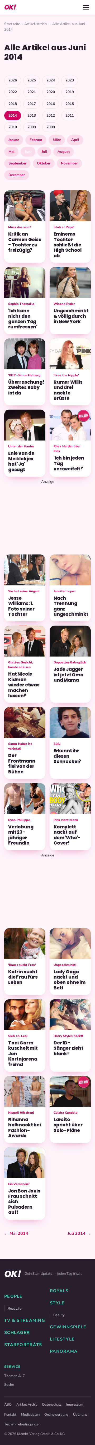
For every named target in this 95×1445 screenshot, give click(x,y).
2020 (50, 91)
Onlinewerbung (56, 1414)
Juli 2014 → (79, 1233)
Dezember (16, 174)
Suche (9, 1384)
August (64, 151)
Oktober (43, 163)
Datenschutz (51, 1404)
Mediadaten (30, 1414)
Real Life (14, 1308)
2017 (31, 103)
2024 (50, 80)
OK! (10, 7)
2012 (50, 115)
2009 (31, 127)
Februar (36, 139)
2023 (69, 80)
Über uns (80, 1414)
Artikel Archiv (26, 1404)
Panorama (64, 1351)
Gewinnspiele (68, 1327)
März (57, 139)
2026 (12, 80)
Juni (28, 151)
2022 (12, 91)
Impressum (74, 1404)
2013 (31, 115)
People (13, 1296)
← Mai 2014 (16, 1233)
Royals (59, 1291)
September (17, 163)
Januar (13, 139)
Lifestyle (62, 1339)
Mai (11, 151)
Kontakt (10, 1414)
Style (57, 1303)
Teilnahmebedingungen (22, 1424)
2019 (69, 91)
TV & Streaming (24, 1320)
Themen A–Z (14, 1375)
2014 (12, 115)
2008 (50, 127)
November (69, 163)
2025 (31, 80)
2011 (69, 115)
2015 (69, 103)
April (75, 139)
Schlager (17, 1333)
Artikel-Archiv (35, 23)
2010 (12, 127)
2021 (31, 91)
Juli (44, 151)
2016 (50, 103)
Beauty (59, 1315)
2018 (12, 103)
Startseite (12, 23)
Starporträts (23, 1345)
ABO (8, 1404)
